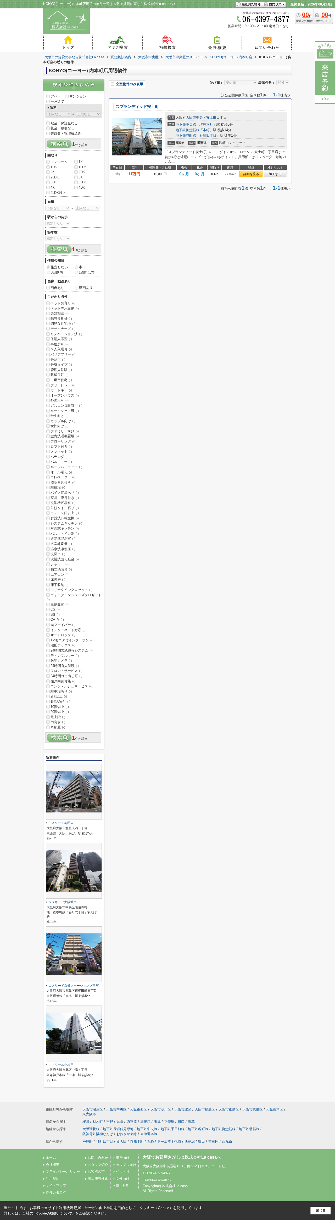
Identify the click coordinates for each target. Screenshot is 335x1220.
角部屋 (58, 727)
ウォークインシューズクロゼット (74, 597)
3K (81, 177)
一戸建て (57, 101)
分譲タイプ (61, 365)
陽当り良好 (61, 319)
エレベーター (63, 477)
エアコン (60, 575)
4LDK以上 (58, 193)
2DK (82, 172)
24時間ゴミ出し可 (66, 676)
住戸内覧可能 (63, 681)
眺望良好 (60, 375)
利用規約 (52, 1179)
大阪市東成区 (252, 1109)
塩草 (191, 1122)
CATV (57, 619)
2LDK (55, 177)
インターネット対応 (68, 630)
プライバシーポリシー (63, 1171)
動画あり (86, 288)
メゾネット (61, 452)
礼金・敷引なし (62, 128)
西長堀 (190, 1141)
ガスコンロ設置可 (66, 406)
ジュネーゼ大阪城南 (62, 902)
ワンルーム (59, 162)
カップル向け (63, 421)
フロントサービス (66, 671)
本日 (82, 267)
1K (81, 162)
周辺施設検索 (98, 1179)
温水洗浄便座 (63, 549)
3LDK (83, 182)
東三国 (213, 1141)
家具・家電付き (65, 498)
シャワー (60, 564)
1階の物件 (60, 702)
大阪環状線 (90, 1129)
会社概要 (52, 1165)
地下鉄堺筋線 (249, 1129)
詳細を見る (251, 174)
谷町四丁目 (207, 135)
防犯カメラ (61, 661)
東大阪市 (89, 1114)
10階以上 (60, 707)
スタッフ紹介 (98, 1165)
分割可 (58, 360)
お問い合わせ (98, 1158)
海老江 (145, 1122)
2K (53, 172)
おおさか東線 (126, 1134)
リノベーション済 (66, 334)
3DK (54, 182)
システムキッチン (66, 523)
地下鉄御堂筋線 (187, 130)
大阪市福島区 (205, 1109)
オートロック (63, 635)
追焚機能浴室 (63, 539)
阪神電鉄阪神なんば (97, 1134)
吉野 (109, 1122)
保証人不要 (61, 339)
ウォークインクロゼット (71, 590)
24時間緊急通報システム (72, 650)
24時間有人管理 (65, 666)
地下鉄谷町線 (186, 135)
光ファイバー (63, 625)
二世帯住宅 (61, 380)
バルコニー (61, 462)
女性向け (60, 426)
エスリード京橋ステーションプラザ (73, 985)
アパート (57, 96)
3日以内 (57, 272)
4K (53, 187)
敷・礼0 (122, 1185)
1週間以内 (86, 272)
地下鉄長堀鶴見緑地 (118, 1129)
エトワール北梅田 (61, 1065)
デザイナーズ (63, 329)
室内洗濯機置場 (65, 436)
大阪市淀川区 (160, 1109)
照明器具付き (63, 482)
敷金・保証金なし (64, 123)
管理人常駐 (61, 370)
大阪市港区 (274, 1109)
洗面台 (58, 554)
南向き (58, 722)
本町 (206, 130)
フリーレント (63, 385)
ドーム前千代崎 (169, 1141)
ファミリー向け (65, 431)
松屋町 (87, 1141)
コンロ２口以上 (65, 513)
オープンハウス (65, 395)
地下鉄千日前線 (173, 1129)
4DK (82, 187)
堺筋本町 (206, 124)
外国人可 (60, 400)
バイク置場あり (65, 493)
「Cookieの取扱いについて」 (54, 1213)
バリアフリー (63, 354)
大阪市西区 (138, 1109)
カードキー (61, 390)
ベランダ (60, 457)
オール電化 (61, 472)
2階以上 (59, 696)
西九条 (227, 1141)
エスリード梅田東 (61, 823)
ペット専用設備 (65, 308)
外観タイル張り (65, 508)
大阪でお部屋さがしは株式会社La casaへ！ (184, 1157)
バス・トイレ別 (65, 534)
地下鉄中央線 (186, 124)
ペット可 (123, 1171)
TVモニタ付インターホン (72, 640)
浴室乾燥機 (61, 544)
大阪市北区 (182, 1109)
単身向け (123, 1158)
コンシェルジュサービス (71, 686)
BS (55, 615)
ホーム (51, 1158)
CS (55, 609)
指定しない (59, 267)
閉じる (321, 1210)
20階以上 (60, 712)
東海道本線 (148, 1134)
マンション (77, 96)
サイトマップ (56, 1185)
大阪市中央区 (196, 117)
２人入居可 (61, 349)
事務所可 (60, 344)
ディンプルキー (65, 656)
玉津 (157, 1122)
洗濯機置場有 (63, 503)
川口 (181, 1122)
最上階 (58, 717)
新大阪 (121, 1141)
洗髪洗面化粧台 (65, 559)
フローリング (63, 441)
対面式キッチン (65, 528)
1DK (54, 167)
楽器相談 (60, 313)
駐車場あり (61, 691)
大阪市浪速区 (92, 1109)
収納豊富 (60, 604)
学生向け (60, 416)
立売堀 (169, 1122)
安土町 (211, 117)
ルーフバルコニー (66, 467)
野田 (201, 1141)
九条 (119, 1122)
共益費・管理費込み (66, 133)
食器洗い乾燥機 (65, 518)
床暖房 (58, 580)
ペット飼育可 (63, 303)
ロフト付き (61, 447)
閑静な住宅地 (63, 324)
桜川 (85, 1122)
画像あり (57, 288)
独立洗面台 (61, 569)
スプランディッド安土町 (137, 106)
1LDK (83, 167)
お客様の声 (96, 1171)
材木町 (98, 1122)
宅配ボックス (63, 645)
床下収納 (60, 585)
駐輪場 (58, 487)
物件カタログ (56, 1192)
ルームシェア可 (65, 411)
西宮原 (132, 1122)
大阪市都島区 (229, 1109)
